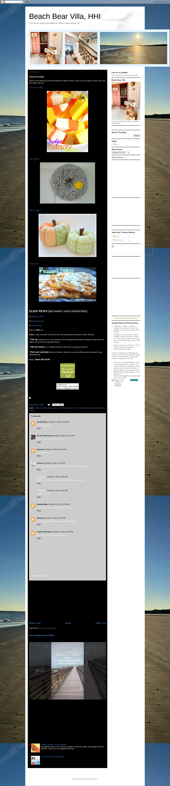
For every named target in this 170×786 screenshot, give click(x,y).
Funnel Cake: (34, 264)
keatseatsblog (42, 504)
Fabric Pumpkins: (35, 210)
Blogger (94, 779)
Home (68, 623)
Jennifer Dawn (42, 422)
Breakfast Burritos (37, 321)
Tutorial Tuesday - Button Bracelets (54, 744)
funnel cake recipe (54, 408)
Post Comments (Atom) (47, 628)
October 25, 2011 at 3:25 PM (63, 532)
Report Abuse (118, 157)
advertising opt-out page (122, 349)
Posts (117, 236)
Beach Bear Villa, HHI (65, 16)
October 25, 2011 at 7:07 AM (54, 463)
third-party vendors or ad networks (126, 356)
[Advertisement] (67, 601)
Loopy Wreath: (34, 159)
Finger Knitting (36, 325)
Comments (119, 240)
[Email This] (53, 405)
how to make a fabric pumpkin (84, 408)
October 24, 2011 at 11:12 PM (63, 436)
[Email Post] (49, 405)
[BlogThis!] (55, 405)
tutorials (32, 410)
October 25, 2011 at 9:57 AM (57, 490)
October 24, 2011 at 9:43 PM (59, 422)
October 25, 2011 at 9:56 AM (57, 477)
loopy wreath (100, 408)
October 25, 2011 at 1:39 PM (55, 518)
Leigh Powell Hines (44, 532)
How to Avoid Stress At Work (41, 635)
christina (40, 463)
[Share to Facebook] (60, 405)
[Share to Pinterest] (62, 405)
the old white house (44, 436)
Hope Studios (67, 408)
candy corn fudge (41, 408)
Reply (39, 428)
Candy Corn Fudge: (36, 87)
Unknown (40, 449)
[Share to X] (58, 405)
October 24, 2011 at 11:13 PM (55, 449)
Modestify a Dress (37, 316)
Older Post (100, 623)
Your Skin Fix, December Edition (53, 757)
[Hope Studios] (67, 378)
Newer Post (35, 623)
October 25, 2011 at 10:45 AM (59, 504)
